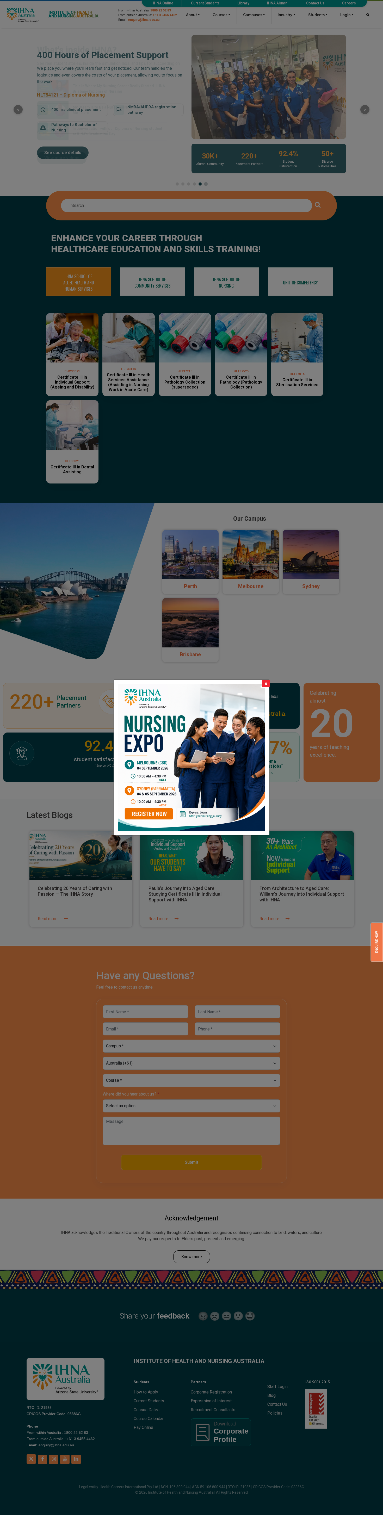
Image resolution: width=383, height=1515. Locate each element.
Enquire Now (377, 942)
